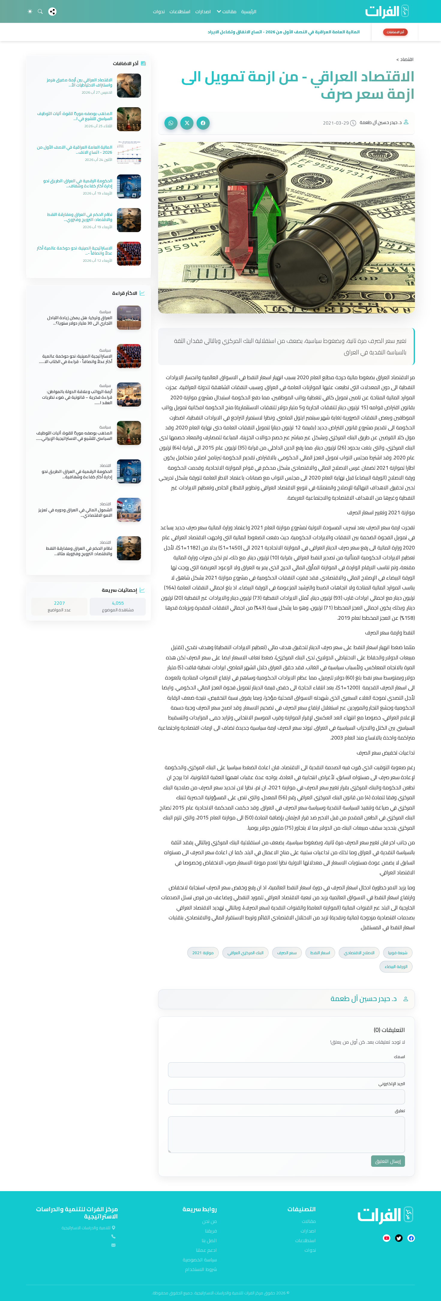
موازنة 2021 (203, 953)
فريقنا (211, 1230)
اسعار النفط (320, 953)
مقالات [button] (228, 11)
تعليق (400, 1111)
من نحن (209, 1221)
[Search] (40, 11)
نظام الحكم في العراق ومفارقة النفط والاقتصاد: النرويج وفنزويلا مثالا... (79, 551)
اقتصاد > (405, 59)
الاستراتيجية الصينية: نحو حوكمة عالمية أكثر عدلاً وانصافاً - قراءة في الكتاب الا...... (75, 358)
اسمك (399, 1057)
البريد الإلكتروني (391, 1084)
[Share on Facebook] (203, 123)
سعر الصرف (287, 953)
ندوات (159, 11)
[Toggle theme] (30, 11)
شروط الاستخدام (201, 1269)
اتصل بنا (209, 1240)
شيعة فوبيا (397, 953)
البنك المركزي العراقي (245, 953)
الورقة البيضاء (396, 966)
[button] (197, 32)
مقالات (309, 1221)
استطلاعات (180, 11)
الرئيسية (248, 11)
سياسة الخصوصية (200, 1259)
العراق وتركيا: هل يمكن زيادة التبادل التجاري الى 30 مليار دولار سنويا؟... (79, 320)
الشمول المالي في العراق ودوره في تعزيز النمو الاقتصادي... (75, 512)
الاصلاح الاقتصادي (359, 953)
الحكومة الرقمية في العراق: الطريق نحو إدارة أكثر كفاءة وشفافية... (77, 474)
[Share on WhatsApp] (171, 123)
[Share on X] (187, 123)
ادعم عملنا (206, 1249)
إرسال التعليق (388, 1161)
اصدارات (203, 11)
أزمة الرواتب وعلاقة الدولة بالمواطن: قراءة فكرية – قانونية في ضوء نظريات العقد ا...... (77, 397)
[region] (220, 32)
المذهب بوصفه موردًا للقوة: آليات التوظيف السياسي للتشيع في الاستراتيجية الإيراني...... (74, 435)
